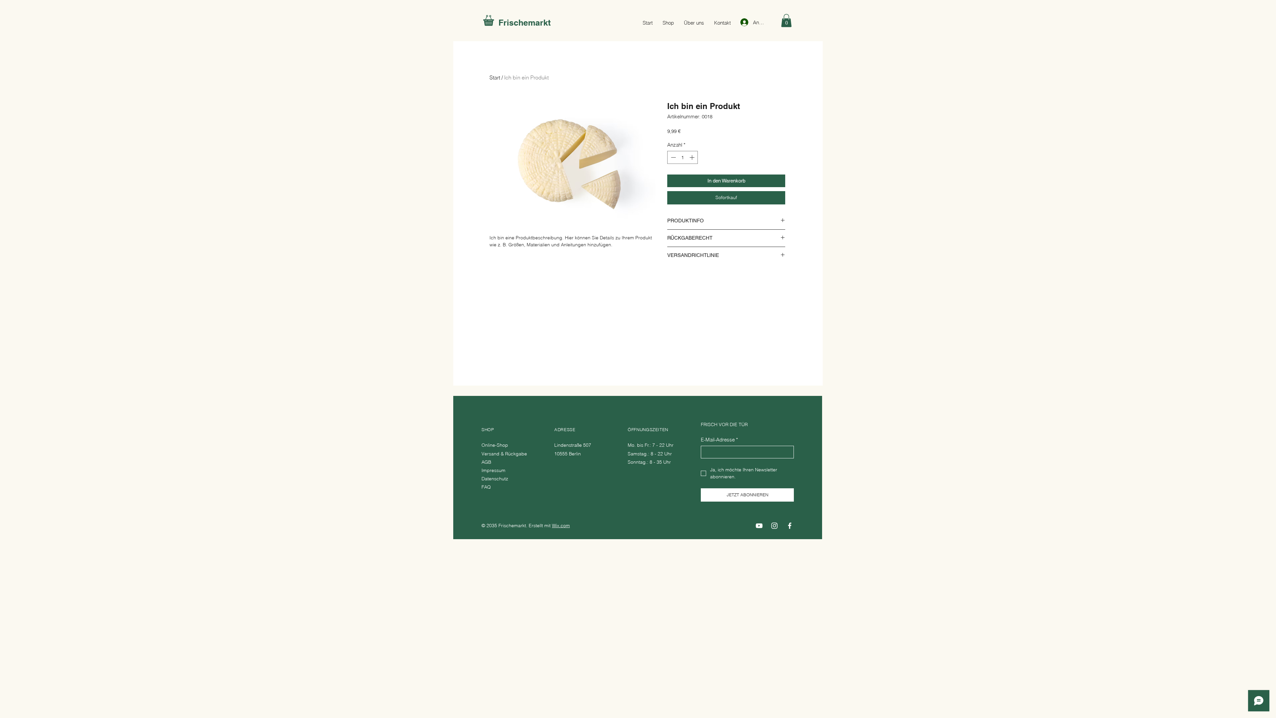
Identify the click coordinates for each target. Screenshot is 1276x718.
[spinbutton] (682, 157)
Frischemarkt (524, 23)
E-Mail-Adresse (719, 439)
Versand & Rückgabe (504, 454)
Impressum (493, 470)
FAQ (486, 487)
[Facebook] (790, 526)
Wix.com (561, 526)
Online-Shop (495, 445)
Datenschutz (494, 479)
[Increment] (692, 157)
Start (494, 77)
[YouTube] (759, 526)
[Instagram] (774, 526)
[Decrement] (672, 157)
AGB (486, 462)
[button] (786, 20)
